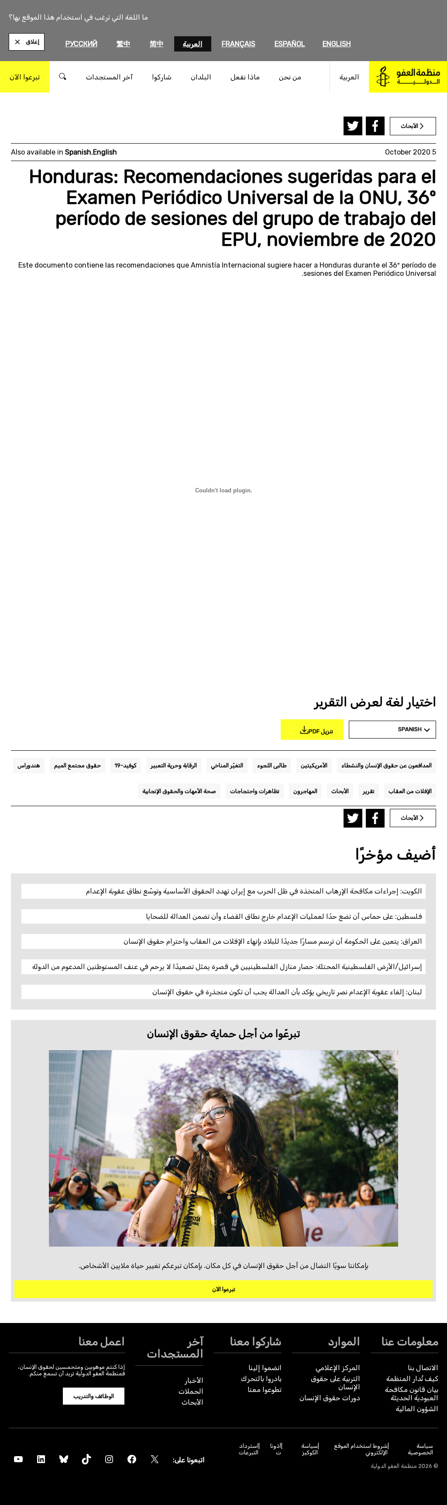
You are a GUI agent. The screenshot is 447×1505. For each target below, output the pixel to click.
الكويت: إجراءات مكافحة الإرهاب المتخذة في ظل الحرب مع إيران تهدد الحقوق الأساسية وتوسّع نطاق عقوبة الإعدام (254, 891)
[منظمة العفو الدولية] (408, 77)
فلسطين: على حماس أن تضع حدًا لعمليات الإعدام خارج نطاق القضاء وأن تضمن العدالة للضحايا (284, 916)
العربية (193, 44)
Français (238, 44)
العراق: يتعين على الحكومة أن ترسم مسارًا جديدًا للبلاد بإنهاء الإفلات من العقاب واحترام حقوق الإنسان (273, 941)
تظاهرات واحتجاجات (254, 791)
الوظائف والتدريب (93, 1396)
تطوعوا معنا (265, 1389)
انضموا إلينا (265, 1368)
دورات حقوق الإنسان (329, 1398)
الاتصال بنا (423, 1368)
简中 (157, 44)
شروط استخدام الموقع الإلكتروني (361, 1449)
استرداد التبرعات (248, 1449)
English (337, 44)
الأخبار (194, 1380)
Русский (81, 44)
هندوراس (28, 765)
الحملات (191, 1391)
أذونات (275, 1449)
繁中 (124, 44)
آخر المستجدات (175, 1347)
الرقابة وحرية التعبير (174, 765)
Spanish (78, 152)
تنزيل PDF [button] (321, 731)
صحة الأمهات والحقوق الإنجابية (179, 791)
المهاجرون (305, 791)
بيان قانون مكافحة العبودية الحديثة (411, 1393)
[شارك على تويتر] (353, 126)
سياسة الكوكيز (309, 1449)
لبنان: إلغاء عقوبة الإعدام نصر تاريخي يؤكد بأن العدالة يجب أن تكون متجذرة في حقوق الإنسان (287, 992)
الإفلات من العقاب (410, 791)
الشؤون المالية (417, 1409)
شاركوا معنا (256, 1341)
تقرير (369, 791)
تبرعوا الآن (223, 1289)
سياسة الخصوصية (420, 1449)
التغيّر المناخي (227, 765)
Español (290, 44)
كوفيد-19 (126, 765)
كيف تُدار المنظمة (412, 1378)
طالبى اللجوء (272, 765)
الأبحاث (340, 791)
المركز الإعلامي (338, 1368)
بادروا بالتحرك (261, 1378)
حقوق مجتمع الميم (77, 765)
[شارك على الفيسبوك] (375, 126)
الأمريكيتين (314, 765)
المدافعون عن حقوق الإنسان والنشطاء (386, 765)
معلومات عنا (410, 1341)
